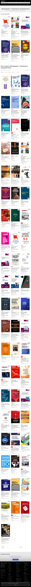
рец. (18, 40)
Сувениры (27, 4)
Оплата (25, 575)
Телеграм (2, 577)
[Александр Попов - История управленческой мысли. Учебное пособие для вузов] (5, 265)
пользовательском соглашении (4, 583)
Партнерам (18, 580)
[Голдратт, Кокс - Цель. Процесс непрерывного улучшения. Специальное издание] (25, 52)
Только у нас (10, 581)
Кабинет (25, 570)
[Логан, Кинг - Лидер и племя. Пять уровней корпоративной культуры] (15, 265)
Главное (9, 4)
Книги (1, 4)
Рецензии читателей (17, 568)
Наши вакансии (18, 581)
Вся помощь (26, 580)
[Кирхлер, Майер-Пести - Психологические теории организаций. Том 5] (15, 177)
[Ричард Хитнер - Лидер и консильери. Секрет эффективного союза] (15, 199)
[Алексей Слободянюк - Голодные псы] (15, 401)
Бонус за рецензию (10, 578)
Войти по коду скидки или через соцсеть (26, 565)
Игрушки (20, 4)
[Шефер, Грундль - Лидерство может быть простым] (15, 154)
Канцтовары (16, 4)
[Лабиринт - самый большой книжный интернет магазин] (7, 1)
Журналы (10, 566)
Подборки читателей (17, 571)
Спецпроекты (18, 576)
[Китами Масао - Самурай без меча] (25, 244)
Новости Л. (18, 574)
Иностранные (5, 4)
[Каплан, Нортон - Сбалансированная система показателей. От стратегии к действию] (25, 199)
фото (9, 16)
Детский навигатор (17, 566)
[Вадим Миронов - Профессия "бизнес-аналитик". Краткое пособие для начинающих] (5, 108)
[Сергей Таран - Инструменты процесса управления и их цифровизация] (5, 28)
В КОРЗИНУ (13, 38)
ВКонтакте (2, 571)
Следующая (21, 547)
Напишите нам (26, 579)
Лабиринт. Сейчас (18, 564)
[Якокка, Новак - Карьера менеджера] (15, 467)
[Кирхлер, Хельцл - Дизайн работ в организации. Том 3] (5, 177)
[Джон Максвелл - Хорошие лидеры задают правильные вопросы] (5, 467)
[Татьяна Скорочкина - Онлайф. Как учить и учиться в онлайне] (15, 513)
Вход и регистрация (26, 568)
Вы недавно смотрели (5, 554)
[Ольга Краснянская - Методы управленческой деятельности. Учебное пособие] (5, 287)
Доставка (25, 576)
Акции (9, 575)
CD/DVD (24, 4)
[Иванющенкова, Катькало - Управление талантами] (25, 177)
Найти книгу (15, 559)
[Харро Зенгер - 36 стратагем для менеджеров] (5, 221)
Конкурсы (17, 575)
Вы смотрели (26, 569)
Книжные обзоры (19, 569)
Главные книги (11, 576)
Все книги (10, 564)
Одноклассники (3, 575)
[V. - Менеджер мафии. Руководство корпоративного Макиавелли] (25, 287)
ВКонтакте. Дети (3, 572)
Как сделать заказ (26, 574)
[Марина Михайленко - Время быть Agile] (25, 490)
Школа (13, 4)
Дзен (1, 576)
